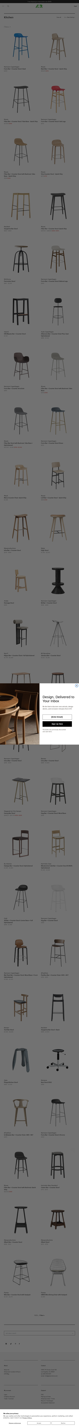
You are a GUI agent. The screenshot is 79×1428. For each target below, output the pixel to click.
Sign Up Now (57, 724)
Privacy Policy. (27, 1418)
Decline (63, 1423)
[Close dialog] (76, 685)
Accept (39, 1423)
